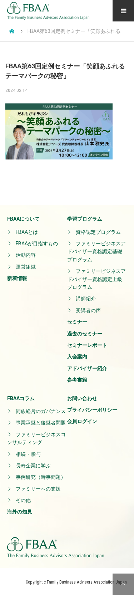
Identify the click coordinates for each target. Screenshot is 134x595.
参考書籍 (77, 380)
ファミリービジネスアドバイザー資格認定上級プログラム (96, 279)
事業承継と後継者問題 (41, 423)
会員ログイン (82, 421)
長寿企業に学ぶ (33, 465)
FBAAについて (23, 219)
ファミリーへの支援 (38, 489)
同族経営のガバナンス (41, 411)
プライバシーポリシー (92, 410)
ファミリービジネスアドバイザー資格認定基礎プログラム (96, 251)
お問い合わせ (82, 398)
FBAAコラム (21, 398)
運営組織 (26, 267)
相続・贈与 (28, 454)
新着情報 (17, 278)
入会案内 (77, 356)
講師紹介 (86, 298)
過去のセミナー (84, 333)
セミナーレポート (87, 345)
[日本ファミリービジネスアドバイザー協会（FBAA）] (48, 11)
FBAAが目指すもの (37, 243)
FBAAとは (27, 232)
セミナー (77, 322)
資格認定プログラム (98, 232)
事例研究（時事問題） (41, 477)
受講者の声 (88, 310)
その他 (23, 500)
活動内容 (26, 255)
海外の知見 (19, 512)
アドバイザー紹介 (87, 368)
